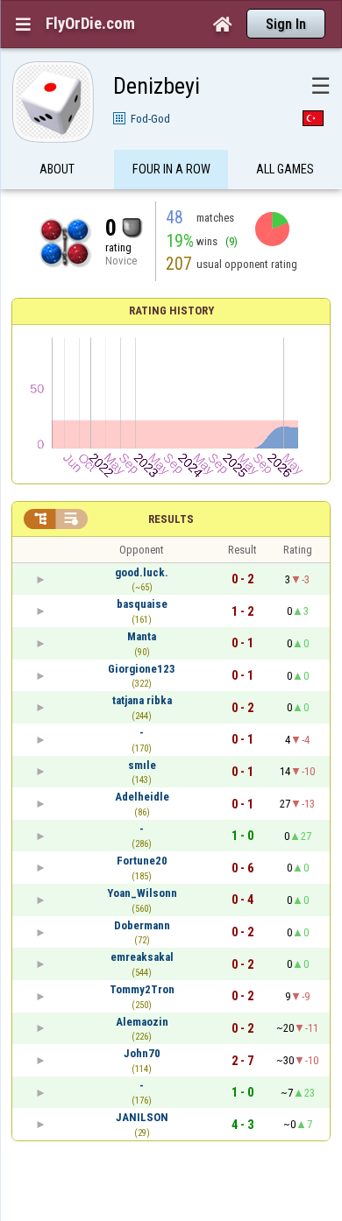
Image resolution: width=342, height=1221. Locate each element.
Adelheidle (142, 796)
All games (285, 169)
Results (171, 519)
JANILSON (142, 1117)
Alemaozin (142, 1021)
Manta (141, 636)
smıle (142, 765)
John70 (142, 1053)
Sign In (286, 24)
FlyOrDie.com (90, 23)
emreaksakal (142, 956)
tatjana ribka (142, 700)
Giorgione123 (141, 668)
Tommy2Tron (142, 989)
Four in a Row (171, 169)
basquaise (142, 603)
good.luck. (141, 572)
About (57, 169)
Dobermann (142, 925)
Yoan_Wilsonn (142, 893)
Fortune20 (142, 860)
